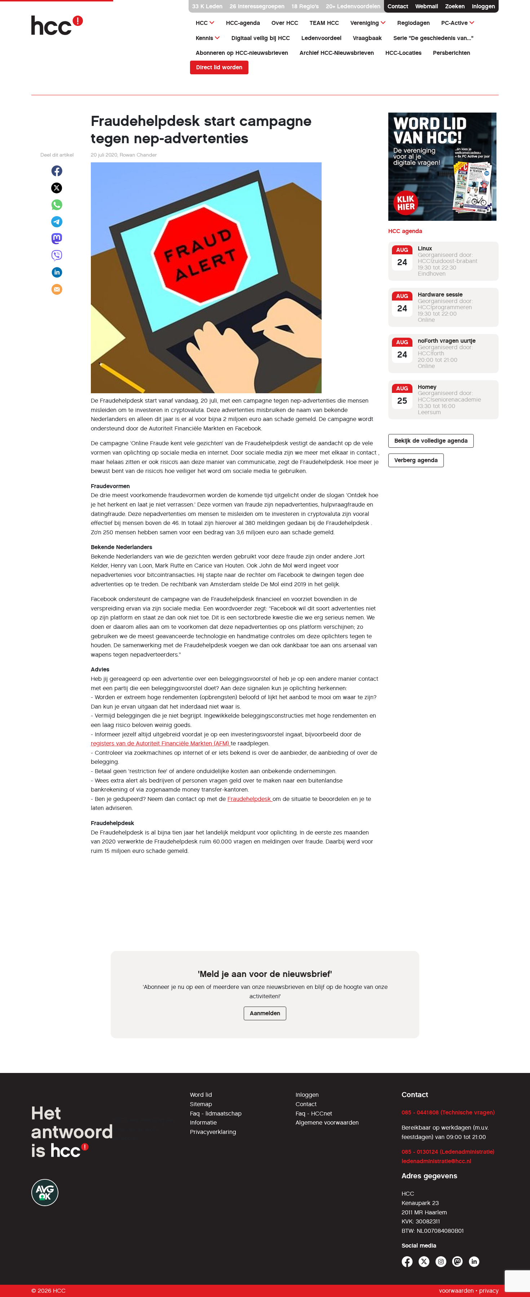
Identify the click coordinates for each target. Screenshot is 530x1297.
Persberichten (451, 52)
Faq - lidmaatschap (216, 1113)
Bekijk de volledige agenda (431, 440)
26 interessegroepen (257, 6)
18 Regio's (305, 6)
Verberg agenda (416, 460)
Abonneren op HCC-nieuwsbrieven (242, 52)
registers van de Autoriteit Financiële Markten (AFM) (161, 743)
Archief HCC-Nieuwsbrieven (337, 52)
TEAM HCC (324, 22)
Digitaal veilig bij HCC (260, 38)
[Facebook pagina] (407, 1261)
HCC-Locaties (403, 52)
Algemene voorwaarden (327, 1122)
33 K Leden (207, 6)
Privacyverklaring (213, 1132)
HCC (202, 22)
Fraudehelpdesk (250, 799)
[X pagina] (424, 1261)
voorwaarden (456, 1290)
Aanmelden (265, 1013)
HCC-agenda (243, 22)
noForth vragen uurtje (447, 340)
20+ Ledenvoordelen (353, 6)
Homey (427, 387)
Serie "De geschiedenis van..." (433, 38)
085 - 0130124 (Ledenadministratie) (448, 1151)
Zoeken (455, 6)
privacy (489, 1290)
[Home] (106, 25)
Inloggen (483, 6)
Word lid (201, 1094)
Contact (398, 6)
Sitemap (201, 1104)
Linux (425, 248)
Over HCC (284, 22)
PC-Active (454, 22)
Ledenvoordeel (321, 38)
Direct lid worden (219, 67)
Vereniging (364, 22)
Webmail (426, 6)
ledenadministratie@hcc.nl (436, 1161)
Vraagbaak (367, 38)
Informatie (203, 1122)
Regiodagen (413, 22)
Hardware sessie (440, 294)
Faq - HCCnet (314, 1113)
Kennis (204, 38)
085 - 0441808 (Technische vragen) (448, 1112)
